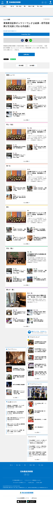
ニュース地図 (6, 19)
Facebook (42, 2)
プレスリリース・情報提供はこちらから (33, 480)
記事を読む (26, 54)
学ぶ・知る (39, 6)
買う (25, 6)
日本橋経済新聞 (13, 2)
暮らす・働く (32, 6)
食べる (12, 6)
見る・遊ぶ (18, 6)
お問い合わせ (31, 482)
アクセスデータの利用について (20, 482)
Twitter (45, 2)
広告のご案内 (39, 482)
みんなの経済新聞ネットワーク (26, 493)
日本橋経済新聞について (17, 480)
